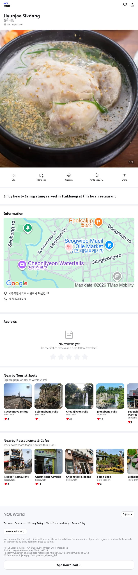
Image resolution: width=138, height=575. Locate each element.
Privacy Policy (35, 523)
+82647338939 (17, 299)
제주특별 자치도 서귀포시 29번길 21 (29, 293)
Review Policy (78, 523)
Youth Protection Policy (57, 523)
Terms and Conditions (14, 523)
